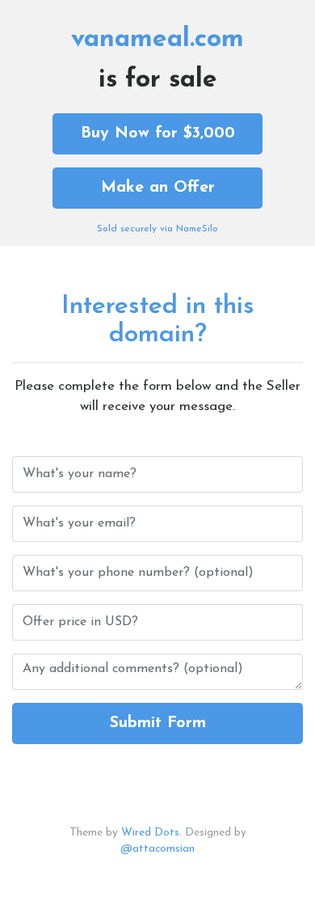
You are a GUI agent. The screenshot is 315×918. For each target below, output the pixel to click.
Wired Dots (150, 832)
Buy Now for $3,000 (158, 133)
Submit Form (158, 723)
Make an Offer (158, 188)
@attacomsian (157, 849)
